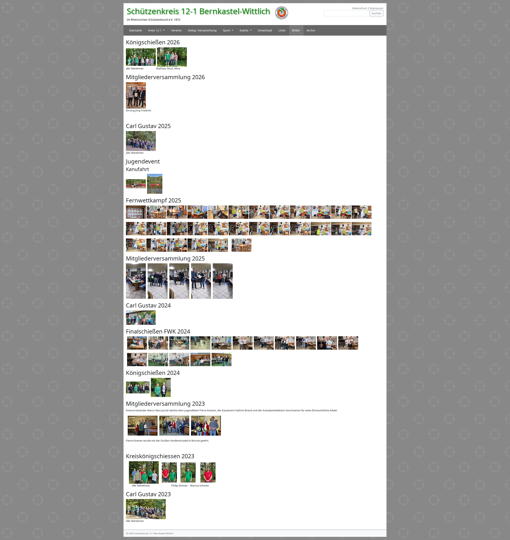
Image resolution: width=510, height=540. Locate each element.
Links (281, 30)
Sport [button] (227, 30)
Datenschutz (359, 8)
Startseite (135, 30)
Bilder (296, 30)
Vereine (176, 30)
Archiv (311, 30)
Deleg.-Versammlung (202, 30)
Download (265, 30)
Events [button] (244, 30)
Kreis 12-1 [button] (155, 30)
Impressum (376, 8)
